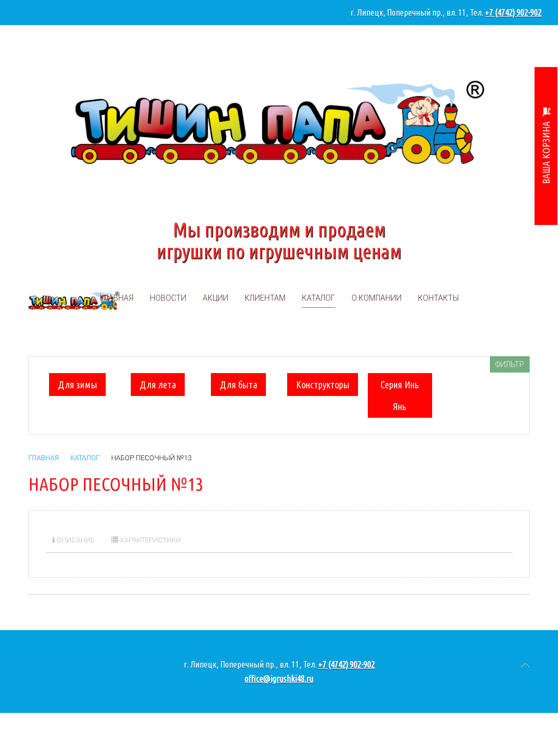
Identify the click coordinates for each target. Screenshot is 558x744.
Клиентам (265, 298)
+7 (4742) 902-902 (513, 12)
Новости (168, 298)
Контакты (438, 298)
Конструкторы (322, 384)
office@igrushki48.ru (279, 679)
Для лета (158, 384)
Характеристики (149, 540)
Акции (215, 298)
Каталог (318, 298)
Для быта (238, 384)
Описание (74, 540)
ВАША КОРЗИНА (546, 152)
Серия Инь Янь (399, 395)
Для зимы (77, 384)
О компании (376, 298)
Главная (117, 298)
